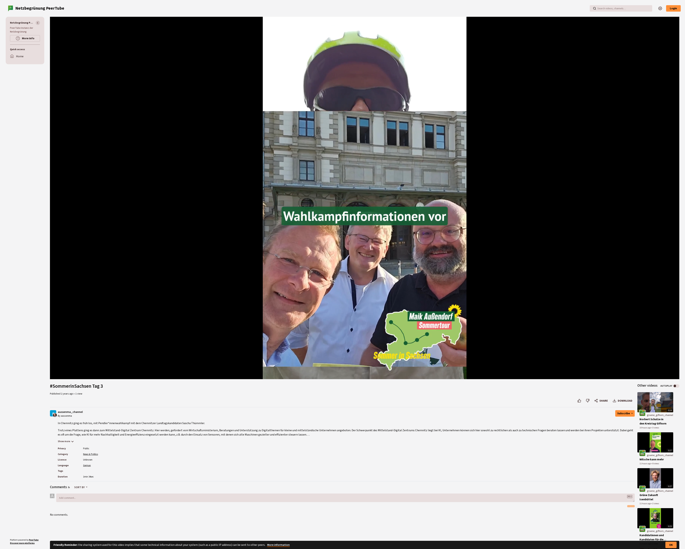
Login (673, 8)
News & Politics (90, 454)
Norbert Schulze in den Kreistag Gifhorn (653, 421)
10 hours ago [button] (645, 427)
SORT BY (79, 487)
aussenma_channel (70, 412)
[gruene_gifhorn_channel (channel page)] (642, 413)
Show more (64, 441)
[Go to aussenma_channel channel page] (55, 415)
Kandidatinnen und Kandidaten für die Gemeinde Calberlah (653, 537)
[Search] (594, 8)
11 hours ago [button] (645, 463)
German (87, 465)
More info (27, 38)
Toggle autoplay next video (676, 386)
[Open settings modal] (660, 8)
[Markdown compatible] (629, 496)
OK (671, 545)
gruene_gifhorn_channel (660, 415)
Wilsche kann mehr (652, 459)
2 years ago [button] (67, 394)
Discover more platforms (22, 543)
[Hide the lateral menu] (38, 23)
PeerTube (34, 540)
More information (278, 545)
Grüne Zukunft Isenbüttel (649, 497)
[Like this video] (579, 401)
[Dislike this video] (587, 401)
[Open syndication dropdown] (69, 487)
